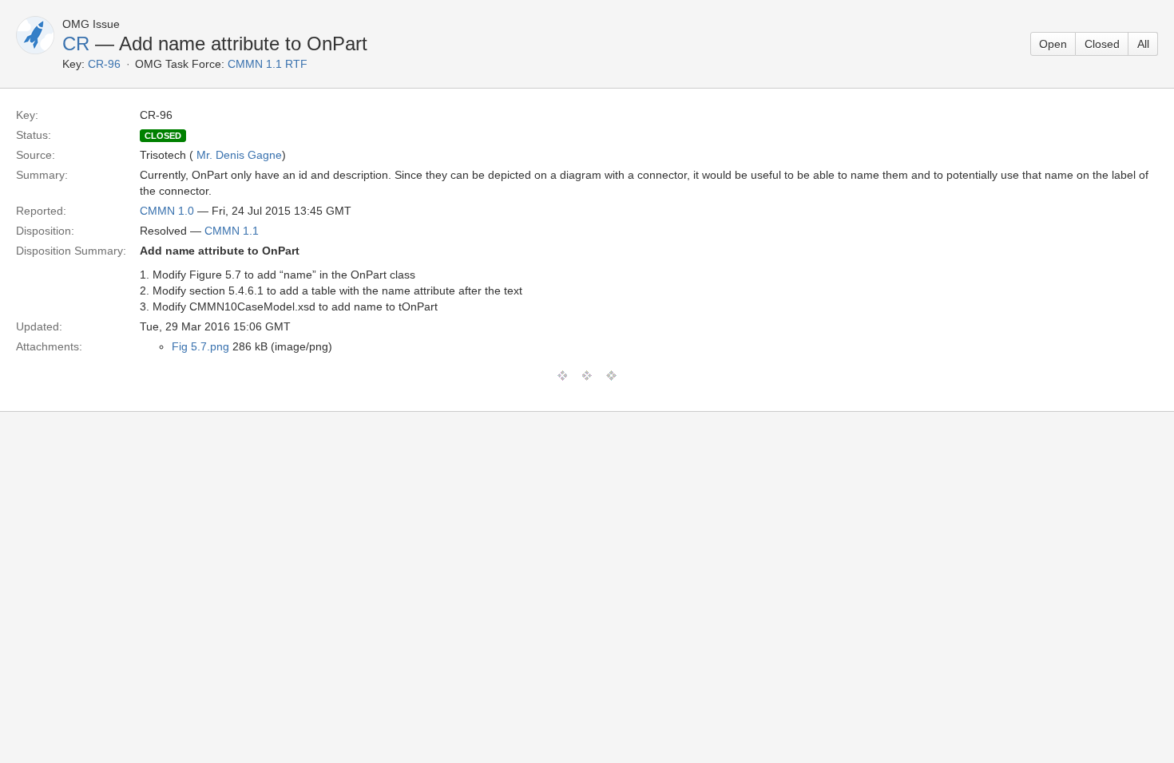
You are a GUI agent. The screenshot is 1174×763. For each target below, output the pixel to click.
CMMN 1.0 (167, 210)
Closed (1102, 44)
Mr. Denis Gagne (239, 154)
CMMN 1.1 (231, 230)
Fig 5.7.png (200, 346)
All (1143, 44)
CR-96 (104, 63)
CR (75, 43)
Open (1053, 44)
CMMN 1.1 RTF (267, 63)
